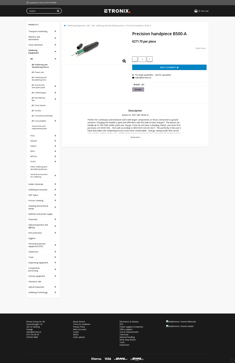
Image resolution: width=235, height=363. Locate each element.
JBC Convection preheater (42, 115)
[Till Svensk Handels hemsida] (179, 326)
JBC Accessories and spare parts (38, 86)
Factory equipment (36, 276)
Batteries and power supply (40, 214)
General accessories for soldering (39, 175)
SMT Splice (33, 195)
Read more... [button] (201, 48)
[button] (201, 11)
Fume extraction (35, 45)
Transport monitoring (37, 31)
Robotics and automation (34, 38)
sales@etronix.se (33, 332)
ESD (121, 324)
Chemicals (32, 219)
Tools (30, 257)
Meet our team (79, 329)
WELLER (33, 141)
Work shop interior (128, 339)
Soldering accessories (37, 189)
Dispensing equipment (38, 262)
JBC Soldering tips (39, 92)
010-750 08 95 (32, 334)
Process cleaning (35, 200)
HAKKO (33, 146)
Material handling (127, 337)
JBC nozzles (36, 110)
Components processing (34, 269)
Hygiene (31, 238)
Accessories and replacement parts (39, 127)
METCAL (33, 156)
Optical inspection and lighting (38, 226)
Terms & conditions (81, 324)
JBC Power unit (38, 72)
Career (76, 332)
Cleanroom (33, 251)
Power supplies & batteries (131, 326)
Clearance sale (34, 281)
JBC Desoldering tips (38, 99)
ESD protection (35, 233)
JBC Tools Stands (39, 105)
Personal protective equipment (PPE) (37, 245)
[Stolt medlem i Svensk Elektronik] (181, 321)
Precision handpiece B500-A (138, 25)
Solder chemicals (35, 184)
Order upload (79, 337)
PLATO (33, 161)
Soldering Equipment (33, 51)
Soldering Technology (37, 292)
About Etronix (79, 321)
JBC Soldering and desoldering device (40, 65)
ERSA (32, 151)
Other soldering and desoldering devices (38, 167)
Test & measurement (129, 332)
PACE (32, 135)
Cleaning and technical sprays (38, 207)
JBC (31, 59)
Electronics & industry (129, 321)
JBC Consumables (39, 121)
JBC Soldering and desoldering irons (39, 78)
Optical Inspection (36, 287)
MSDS (75, 334)
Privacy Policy (79, 326)
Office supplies (126, 329)
